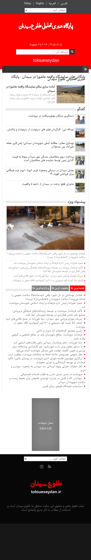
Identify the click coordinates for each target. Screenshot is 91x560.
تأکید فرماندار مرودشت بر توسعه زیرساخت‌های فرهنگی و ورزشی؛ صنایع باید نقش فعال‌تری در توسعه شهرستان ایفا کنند (46, 269)
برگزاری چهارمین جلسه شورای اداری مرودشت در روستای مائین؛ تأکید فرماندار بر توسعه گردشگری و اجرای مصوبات (46, 360)
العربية (52, 3)
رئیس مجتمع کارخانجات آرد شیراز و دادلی (59, 331)
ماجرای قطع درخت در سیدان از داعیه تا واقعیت (48, 184)
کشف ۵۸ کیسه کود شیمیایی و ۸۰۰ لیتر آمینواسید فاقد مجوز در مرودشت (48, 280)
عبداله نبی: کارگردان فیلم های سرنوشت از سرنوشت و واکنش (40, 130)
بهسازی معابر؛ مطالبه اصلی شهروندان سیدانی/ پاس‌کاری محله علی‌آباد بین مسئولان (40, 145)
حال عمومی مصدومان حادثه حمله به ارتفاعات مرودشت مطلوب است (45, 355)
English (40, 3)
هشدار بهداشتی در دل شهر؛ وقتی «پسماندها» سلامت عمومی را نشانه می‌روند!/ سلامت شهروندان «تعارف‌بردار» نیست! (46, 255)
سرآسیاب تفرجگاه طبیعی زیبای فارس (62, 386)
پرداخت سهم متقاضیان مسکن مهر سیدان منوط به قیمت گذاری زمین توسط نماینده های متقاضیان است (43, 158)
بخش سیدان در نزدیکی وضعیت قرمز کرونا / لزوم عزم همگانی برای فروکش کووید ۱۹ (40, 172)
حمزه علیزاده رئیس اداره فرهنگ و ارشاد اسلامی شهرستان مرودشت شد (48, 263)
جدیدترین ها (77, 288)
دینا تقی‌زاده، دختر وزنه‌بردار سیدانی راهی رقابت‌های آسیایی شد (48, 343)
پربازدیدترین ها (40, 288)
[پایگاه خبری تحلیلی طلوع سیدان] (45, 27)
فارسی (64, 3)
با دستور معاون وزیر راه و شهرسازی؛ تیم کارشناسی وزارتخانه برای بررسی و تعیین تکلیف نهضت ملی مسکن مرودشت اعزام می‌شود (48, 349)
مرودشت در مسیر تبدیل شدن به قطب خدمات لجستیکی (51, 374)
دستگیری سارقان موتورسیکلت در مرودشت (51, 116)
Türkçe (27, 3)
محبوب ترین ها (60, 288)
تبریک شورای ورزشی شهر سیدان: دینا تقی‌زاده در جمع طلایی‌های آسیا (48, 276)
